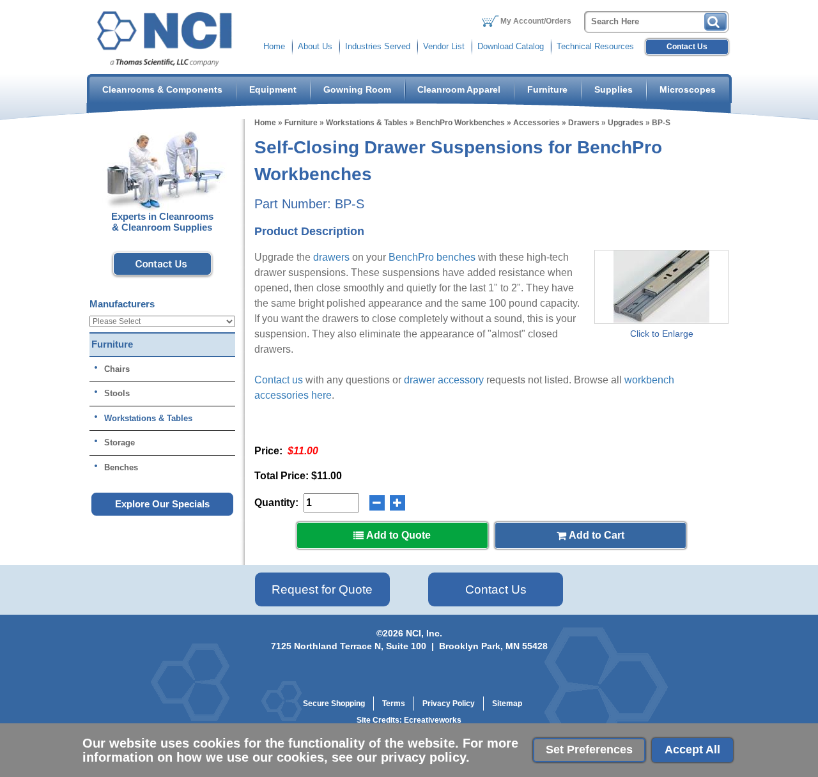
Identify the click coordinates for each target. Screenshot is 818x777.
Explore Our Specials (162, 503)
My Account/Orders (535, 21)
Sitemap (507, 703)
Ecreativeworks (432, 720)
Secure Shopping (334, 703)
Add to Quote (397, 535)
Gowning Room (357, 89)
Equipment (273, 89)
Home (274, 46)
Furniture (547, 89)
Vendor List (444, 46)
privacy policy (423, 757)
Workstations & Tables (367, 122)
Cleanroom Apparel (458, 89)
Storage (119, 442)
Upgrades (626, 122)
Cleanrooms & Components (162, 89)
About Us (315, 46)
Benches (121, 467)
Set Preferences (589, 749)
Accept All (692, 749)
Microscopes (688, 89)
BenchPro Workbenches (460, 122)
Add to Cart (595, 535)
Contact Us (687, 46)
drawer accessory (444, 379)
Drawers (583, 122)
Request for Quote (322, 589)
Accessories (536, 122)
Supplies (613, 89)
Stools (117, 393)
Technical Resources (595, 46)
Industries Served (377, 46)
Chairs (117, 369)
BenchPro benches (432, 257)
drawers (331, 257)
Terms (393, 703)
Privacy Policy (448, 703)
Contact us (278, 379)
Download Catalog (510, 46)
